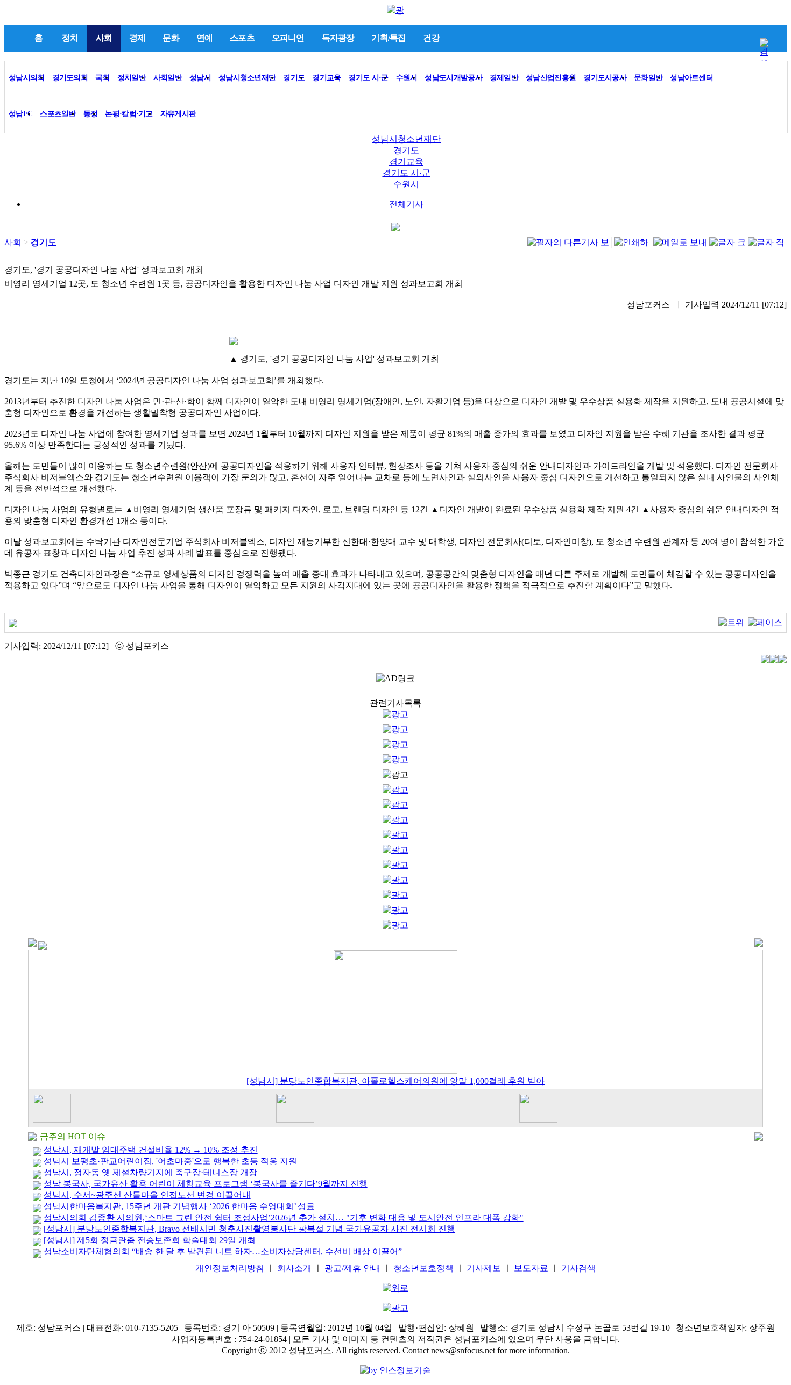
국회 (102, 78)
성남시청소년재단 (247, 78)
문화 (171, 37)
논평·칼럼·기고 (128, 114)
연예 (204, 37)
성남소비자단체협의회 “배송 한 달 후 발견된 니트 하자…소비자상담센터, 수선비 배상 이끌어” (223, 1251)
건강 (431, 37)
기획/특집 (388, 37)
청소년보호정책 (423, 1268)
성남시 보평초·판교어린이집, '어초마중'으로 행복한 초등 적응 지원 (170, 1161)
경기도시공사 (604, 78)
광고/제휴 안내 (352, 1268)
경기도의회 (70, 78)
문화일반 (648, 78)
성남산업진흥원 (551, 78)
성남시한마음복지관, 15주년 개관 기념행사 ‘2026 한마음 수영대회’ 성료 (179, 1206)
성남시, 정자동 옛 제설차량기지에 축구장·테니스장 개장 (150, 1172)
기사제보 (484, 1268)
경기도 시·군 (368, 78)
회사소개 (294, 1268)
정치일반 (131, 78)
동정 (90, 114)
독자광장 (338, 37)
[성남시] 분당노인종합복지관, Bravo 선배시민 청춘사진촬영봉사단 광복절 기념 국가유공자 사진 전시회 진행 (249, 1228)
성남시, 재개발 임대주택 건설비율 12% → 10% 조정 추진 (151, 1149)
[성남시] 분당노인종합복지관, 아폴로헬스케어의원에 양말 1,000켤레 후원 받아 (395, 1081)
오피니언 (288, 37)
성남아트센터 (691, 78)
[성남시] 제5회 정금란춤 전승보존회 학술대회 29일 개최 (150, 1240)
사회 (104, 37)
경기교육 (326, 78)
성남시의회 (27, 78)
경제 (137, 37)
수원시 (407, 78)
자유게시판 (178, 114)
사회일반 (167, 78)
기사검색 (578, 1268)
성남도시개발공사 (453, 78)
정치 (70, 37)
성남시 (200, 78)
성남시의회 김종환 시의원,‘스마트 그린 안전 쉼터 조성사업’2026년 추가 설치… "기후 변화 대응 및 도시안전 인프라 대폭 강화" (284, 1217)
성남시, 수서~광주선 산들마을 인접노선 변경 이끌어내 (147, 1195)
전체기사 (406, 204)
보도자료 (531, 1268)
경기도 (294, 78)
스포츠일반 (58, 114)
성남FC (20, 114)
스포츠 (242, 37)
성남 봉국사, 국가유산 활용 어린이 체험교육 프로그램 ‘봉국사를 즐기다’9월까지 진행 (206, 1183)
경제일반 (504, 78)
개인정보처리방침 (229, 1268)
